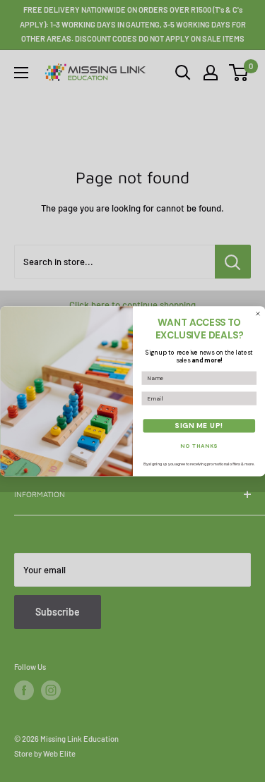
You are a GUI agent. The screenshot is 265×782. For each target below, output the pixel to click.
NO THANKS (199, 445)
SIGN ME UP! (199, 425)
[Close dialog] (258, 314)
